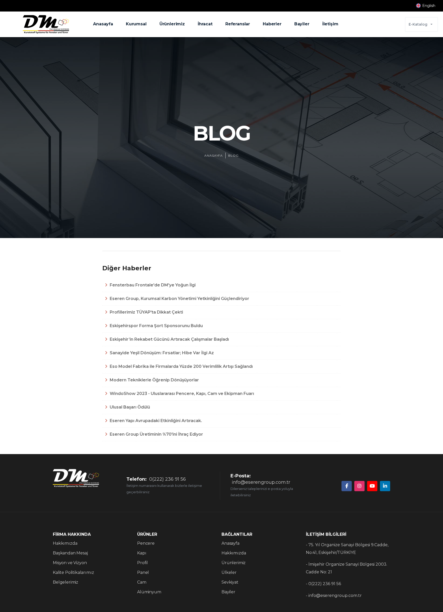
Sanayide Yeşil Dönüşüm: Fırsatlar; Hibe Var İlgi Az (161, 352)
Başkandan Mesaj (70, 553)
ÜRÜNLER (147, 534)
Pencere (146, 543)
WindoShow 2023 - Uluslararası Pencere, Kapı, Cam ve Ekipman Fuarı (181, 393)
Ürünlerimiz (172, 24)
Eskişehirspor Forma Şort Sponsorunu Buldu (156, 325)
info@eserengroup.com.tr (261, 482)
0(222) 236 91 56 (167, 479)
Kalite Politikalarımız (73, 572)
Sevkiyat (230, 582)
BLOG (233, 155)
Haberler (272, 24)
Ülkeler (229, 572)
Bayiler (301, 24)
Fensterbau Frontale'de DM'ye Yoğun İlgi (152, 285)
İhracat (205, 24)
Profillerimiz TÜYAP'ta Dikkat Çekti (146, 312)
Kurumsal (136, 24)
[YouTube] (372, 486)
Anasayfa (103, 24)
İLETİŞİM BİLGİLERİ (326, 534)
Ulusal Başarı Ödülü (129, 407)
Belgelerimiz (65, 582)
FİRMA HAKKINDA (72, 534)
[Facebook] (346, 486)
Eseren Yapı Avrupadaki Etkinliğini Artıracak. (155, 420)
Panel (143, 572)
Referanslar (237, 24)
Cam (141, 582)
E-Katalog (418, 24)
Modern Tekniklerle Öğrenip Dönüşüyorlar (154, 380)
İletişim (330, 24)
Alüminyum (149, 591)
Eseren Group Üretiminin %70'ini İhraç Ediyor (156, 434)
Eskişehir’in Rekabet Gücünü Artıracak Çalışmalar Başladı (169, 339)
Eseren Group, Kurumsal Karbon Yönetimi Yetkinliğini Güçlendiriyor (179, 298)
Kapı (141, 553)
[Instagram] (359, 486)
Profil (142, 562)
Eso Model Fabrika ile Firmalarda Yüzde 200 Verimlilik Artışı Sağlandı (181, 366)
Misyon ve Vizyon (70, 562)
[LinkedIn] (385, 486)
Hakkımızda (65, 543)
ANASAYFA (213, 155)
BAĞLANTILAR (237, 534)
